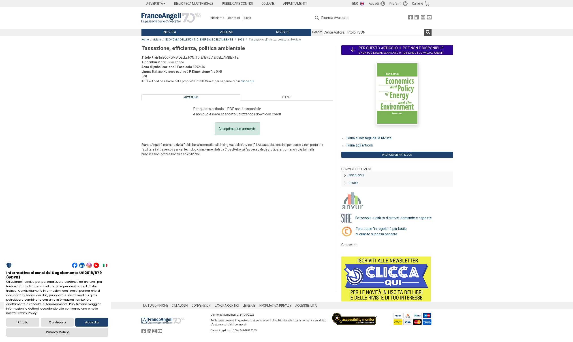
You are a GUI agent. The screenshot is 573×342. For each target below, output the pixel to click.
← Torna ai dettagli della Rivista (366, 138)
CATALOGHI (180, 305)
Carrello (417, 3)
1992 (241, 39)
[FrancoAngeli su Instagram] (423, 18)
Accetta (92, 322)
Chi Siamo (217, 18)
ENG (355, 3)
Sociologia (356, 175)
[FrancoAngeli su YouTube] (429, 18)
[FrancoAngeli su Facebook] (410, 18)
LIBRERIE (249, 305)
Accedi (374, 3)
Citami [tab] (286, 97)
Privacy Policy (57, 332)
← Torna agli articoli (357, 145)
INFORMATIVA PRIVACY (275, 305)
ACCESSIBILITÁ (306, 305)
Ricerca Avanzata (335, 18)
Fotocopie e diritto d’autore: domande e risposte (393, 218)
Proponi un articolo (397, 154)
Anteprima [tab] (191, 97)
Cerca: (317, 32)
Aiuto (247, 18)
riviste (157, 39)
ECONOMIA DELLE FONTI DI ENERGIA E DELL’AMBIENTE (199, 39)
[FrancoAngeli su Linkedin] (417, 18)
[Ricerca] (428, 32)
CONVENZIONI (201, 305)
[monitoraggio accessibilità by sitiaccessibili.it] (354, 315)
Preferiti (395, 3)
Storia (353, 183)
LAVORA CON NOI (227, 305)
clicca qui (247, 81)
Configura (57, 322)
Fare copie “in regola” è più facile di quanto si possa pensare (381, 231)
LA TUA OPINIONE (155, 305)
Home (145, 39)
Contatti (234, 18)
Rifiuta (22, 322)
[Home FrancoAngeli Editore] (171, 18)
